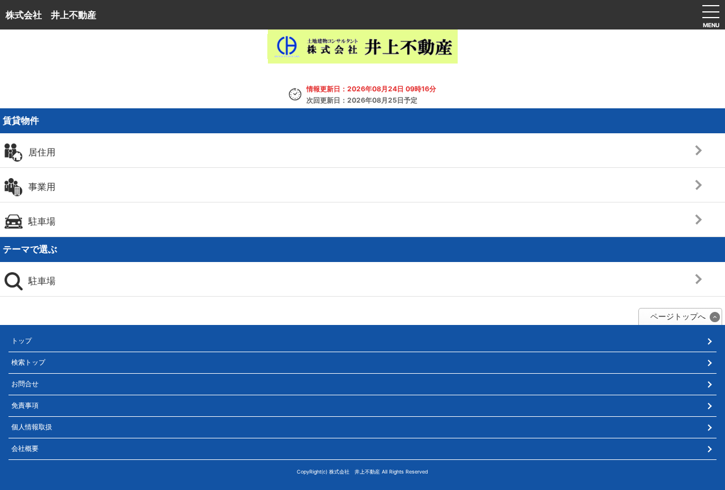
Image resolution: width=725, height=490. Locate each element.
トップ (21, 340)
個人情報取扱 (31, 427)
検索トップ (28, 362)
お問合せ (25, 383)
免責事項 (25, 405)
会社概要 (25, 448)
